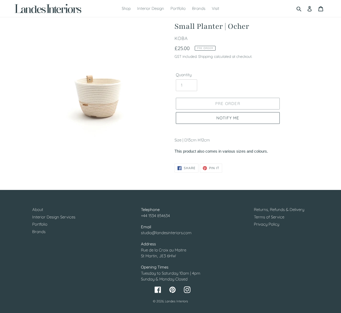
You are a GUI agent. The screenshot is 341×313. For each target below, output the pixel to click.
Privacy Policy (266, 224)
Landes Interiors (176, 301)
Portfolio (39, 224)
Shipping (205, 56)
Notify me (227, 117)
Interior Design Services (53, 216)
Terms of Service (269, 216)
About (37, 209)
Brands (39, 231)
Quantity (184, 74)
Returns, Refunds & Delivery (279, 209)
